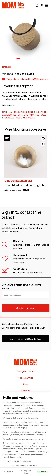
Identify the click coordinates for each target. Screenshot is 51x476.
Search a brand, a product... (37, 5)
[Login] (42, 5)
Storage (34, 115)
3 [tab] (26, 58)
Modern (20, 117)
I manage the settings (25, 471)
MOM (12, 5)
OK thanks (42, 472)
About (26, 384)
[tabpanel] (25, 36)
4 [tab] (30, 58)
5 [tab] (33, 58)
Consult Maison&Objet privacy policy (17, 461)
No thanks (8, 472)
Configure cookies (26, 371)
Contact (25, 390)
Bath (5, 112)
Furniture (22, 115)
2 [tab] (22, 58)
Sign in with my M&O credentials (26, 339)
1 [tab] (18, 58)
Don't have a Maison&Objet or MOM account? (21, 286)
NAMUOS (30, 117)
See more (7, 105)
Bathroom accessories (22, 112)
